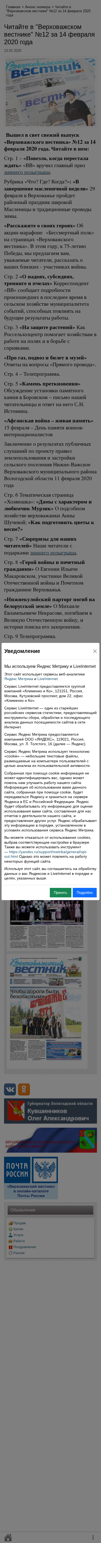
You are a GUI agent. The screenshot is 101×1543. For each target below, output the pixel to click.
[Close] (95, 651)
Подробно (85, 893)
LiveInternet (47, 679)
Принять (60, 893)
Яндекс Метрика (18, 679)
